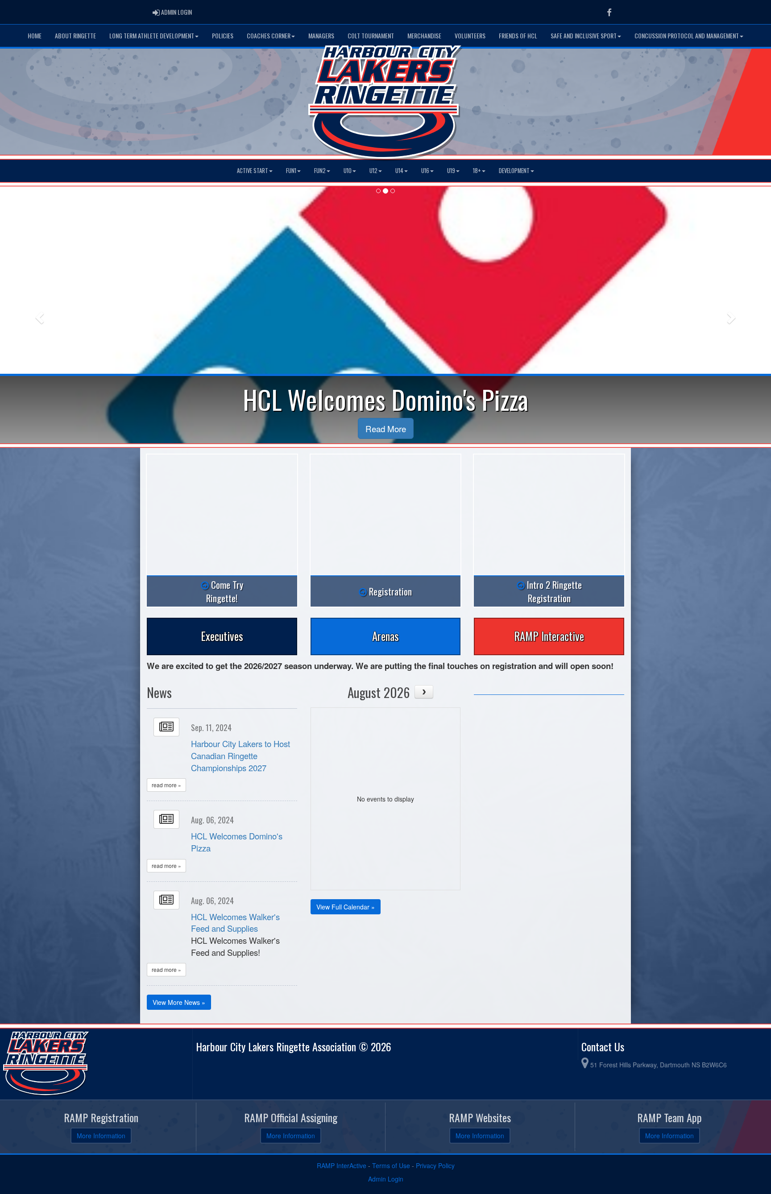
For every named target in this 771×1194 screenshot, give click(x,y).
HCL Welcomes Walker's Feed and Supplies (235, 922)
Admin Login (385, 1178)
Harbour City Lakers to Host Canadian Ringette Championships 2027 (240, 755)
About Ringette (75, 35)
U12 (373, 170)
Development (514, 170)
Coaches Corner (268, 35)
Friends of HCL (518, 35)
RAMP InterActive (341, 1165)
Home (34, 35)
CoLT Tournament (371, 35)
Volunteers (470, 35)
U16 (425, 170)
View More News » (179, 1002)
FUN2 (320, 170)
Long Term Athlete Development (151, 35)
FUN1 (291, 170)
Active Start (252, 170)
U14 (399, 170)
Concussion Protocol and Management (686, 35)
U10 (348, 170)
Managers (321, 35)
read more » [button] (166, 785)
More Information (101, 1135)
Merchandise (424, 35)
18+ (477, 170)
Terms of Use (391, 1165)
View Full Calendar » (345, 906)
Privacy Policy (435, 1165)
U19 (451, 170)
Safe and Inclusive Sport (584, 35)
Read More (385, 428)
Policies (222, 35)
